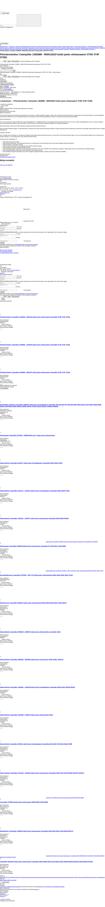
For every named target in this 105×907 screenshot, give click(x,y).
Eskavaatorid (3, 877)
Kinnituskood (27, 241)
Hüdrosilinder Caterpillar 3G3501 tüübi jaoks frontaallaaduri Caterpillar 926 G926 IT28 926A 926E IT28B (36, 744)
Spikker (5, 880)
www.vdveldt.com (5, 192)
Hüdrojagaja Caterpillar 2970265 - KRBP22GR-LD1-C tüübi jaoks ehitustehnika (27, 435)
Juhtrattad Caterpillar (49, 49)
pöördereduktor (7, 89)
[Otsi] (29, 20)
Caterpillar (6, 86)
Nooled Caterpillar (61, 48)
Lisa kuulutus (4, 388)
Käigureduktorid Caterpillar (7, 49)
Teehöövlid (49, 877)
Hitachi (41, 46)
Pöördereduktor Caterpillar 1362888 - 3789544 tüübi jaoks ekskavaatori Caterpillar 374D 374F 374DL (35, 345)
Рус (3, 884)
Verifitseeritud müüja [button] (5, 177)
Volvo (71, 46)
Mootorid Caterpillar (99, 48)
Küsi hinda (3, 81)
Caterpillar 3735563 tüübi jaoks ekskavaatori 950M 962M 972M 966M (24, 802)
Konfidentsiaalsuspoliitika (14, 886)
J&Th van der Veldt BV (6, 165)
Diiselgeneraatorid (68, 877)
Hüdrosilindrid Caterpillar (87, 48)
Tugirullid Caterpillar (74, 49)
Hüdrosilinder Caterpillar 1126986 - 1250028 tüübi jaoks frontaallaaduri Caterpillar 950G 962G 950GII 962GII (37, 687)
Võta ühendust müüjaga (7, 84)
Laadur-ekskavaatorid (80, 877)
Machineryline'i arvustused (44, 886)
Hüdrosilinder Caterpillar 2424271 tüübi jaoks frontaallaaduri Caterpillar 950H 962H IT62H (31, 463)
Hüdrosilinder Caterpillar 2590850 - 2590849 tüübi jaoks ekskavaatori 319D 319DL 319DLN (31, 659)
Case (36, 46)
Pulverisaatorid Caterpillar (62, 49)
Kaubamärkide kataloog (57, 886)
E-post (18, 233)
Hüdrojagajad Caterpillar (21, 49)
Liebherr (59, 46)
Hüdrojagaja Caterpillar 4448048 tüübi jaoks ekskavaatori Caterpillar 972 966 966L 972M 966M (33, 546)
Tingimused (3, 886)
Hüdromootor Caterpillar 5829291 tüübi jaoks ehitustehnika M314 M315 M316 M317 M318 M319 (33, 603)
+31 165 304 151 (17, 190)
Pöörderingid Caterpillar (20, 48)
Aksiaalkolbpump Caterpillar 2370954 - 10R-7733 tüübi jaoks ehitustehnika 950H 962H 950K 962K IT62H (36, 575)
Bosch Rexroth (31, 46)
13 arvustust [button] (3, 182)
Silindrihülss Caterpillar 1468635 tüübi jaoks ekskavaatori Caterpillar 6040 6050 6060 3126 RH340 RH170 (36, 831)
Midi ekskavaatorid (91, 877)
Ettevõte (19, 228)
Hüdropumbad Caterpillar (73, 48)
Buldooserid (32, 877)
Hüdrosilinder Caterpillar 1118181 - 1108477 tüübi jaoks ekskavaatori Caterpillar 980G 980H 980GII (34, 518)
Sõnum (18, 237)
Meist (1, 880)
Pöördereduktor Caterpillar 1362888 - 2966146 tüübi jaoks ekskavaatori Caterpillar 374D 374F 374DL (35, 317)
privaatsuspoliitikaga (19, 244)
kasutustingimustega (32, 244)
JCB (44, 46)
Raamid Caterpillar (50, 48)
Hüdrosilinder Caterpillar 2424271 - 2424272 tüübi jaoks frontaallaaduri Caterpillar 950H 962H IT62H (35, 491)
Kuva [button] (10, 190)
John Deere (49, 46)
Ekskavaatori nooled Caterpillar (36, 48)
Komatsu (54, 46)
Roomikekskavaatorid (13, 877)
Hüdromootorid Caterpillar (36, 49)
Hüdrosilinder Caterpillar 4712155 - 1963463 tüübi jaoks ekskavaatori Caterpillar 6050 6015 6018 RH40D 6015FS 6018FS (42, 773)
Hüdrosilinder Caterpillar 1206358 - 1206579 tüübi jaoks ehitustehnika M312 (26, 715)
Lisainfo (2, 273)
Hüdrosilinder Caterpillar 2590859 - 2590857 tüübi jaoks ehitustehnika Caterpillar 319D (30, 632)
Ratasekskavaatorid (57, 877)
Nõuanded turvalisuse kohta (7, 157)
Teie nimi (19, 227)
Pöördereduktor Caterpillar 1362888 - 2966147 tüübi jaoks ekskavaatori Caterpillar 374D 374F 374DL (35, 372)
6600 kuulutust (7, 178)
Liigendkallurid (101, 877)
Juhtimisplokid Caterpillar (88, 49)
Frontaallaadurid (24, 877)
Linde (63, 46)
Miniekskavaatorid (41, 877)
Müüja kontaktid (12, 880)
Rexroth (68, 46)
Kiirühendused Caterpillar (7, 48)
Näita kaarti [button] (26, 209)
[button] (52, 35)
